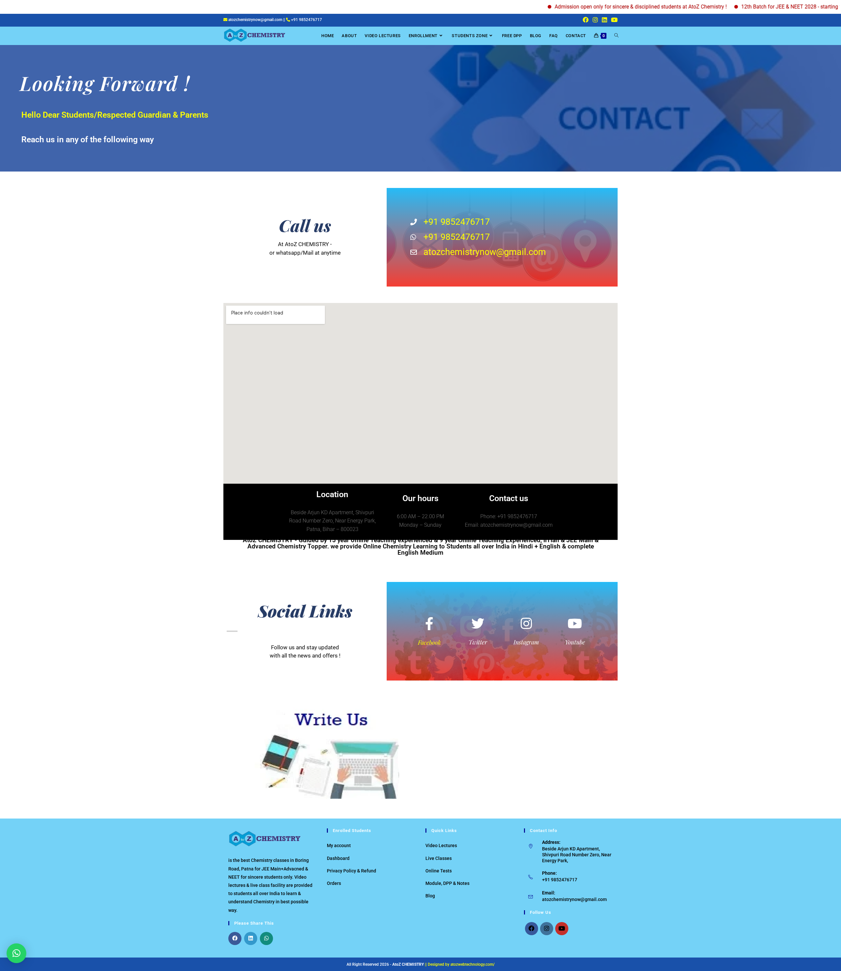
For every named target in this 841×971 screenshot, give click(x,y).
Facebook (429, 642)
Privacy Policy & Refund (351, 870)
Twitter (477, 642)
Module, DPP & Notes (447, 883)
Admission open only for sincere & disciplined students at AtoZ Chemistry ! (612, 7)
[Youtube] (561, 928)
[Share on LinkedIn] (250, 938)
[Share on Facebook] (234, 938)
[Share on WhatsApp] (266, 938)
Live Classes (438, 858)
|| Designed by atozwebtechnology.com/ (460, 964)
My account (339, 845)
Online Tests (438, 870)
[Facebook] (531, 928)
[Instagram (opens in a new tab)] (595, 20)
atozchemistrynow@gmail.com (574, 899)
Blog (430, 895)
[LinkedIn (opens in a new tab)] (604, 20)
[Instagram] (546, 928)
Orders (334, 883)
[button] (16, 953)
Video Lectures (441, 845)
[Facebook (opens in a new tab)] (586, 20)
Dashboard (338, 858)
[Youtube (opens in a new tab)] (613, 20)
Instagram (526, 642)
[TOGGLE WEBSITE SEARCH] (616, 36)
